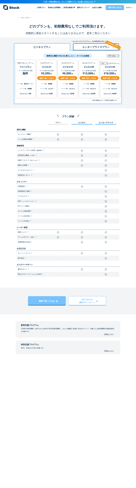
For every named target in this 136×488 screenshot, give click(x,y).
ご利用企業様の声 (68, 7)
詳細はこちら (109, 334)
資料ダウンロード (83, 7)
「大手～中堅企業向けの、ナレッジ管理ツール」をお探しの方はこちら (68, 1)
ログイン (129, 7)
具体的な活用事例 (54, 7)
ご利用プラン (41, 7)
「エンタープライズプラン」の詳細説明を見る (88, 41)
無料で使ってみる (114, 7)
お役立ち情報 (97, 7)
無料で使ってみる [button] (47, 78)
